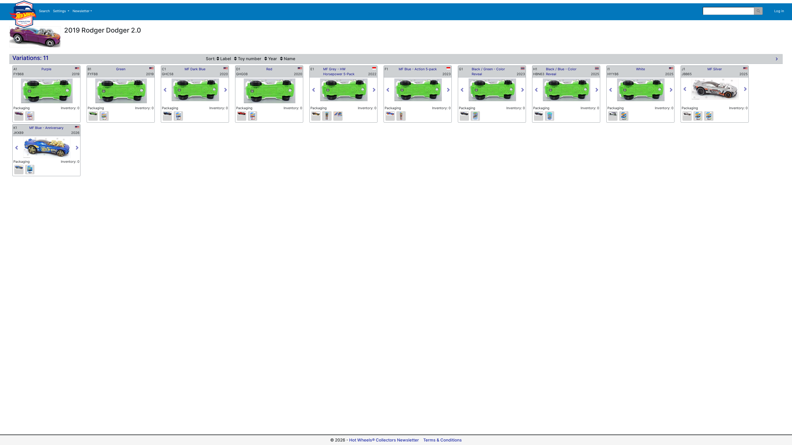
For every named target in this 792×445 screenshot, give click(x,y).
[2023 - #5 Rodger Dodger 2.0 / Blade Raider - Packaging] (475, 116)
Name (289, 58)
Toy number (249, 58)
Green (120, 69)
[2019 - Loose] (19, 113)
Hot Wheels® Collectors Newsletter (384, 440)
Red (269, 69)
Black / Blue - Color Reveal (561, 71)
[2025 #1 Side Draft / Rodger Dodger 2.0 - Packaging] (550, 116)
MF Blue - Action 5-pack (418, 69)
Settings (60, 11)
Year (272, 58)
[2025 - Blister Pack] (624, 116)
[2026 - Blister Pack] (30, 169)
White (640, 69)
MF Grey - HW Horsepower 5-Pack (339, 71)
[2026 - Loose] (19, 167)
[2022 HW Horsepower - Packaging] (327, 116)
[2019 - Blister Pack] (30, 116)
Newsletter (81, 11)
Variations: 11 (30, 57)
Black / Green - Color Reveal (488, 71)
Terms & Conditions (442, 440)
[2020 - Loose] (167, 113)
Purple (46, 69)
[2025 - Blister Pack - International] (709, 116)
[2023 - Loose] (390, 113)
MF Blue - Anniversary (46, 128)
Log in (779, 11)
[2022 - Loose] (316, 114)
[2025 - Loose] (539, 114)
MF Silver (714, 69)
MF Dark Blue (195, 69)
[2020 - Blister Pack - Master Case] (178, 116)
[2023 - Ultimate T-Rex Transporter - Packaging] (338, 114)
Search (44, 11)
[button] (167, 89)
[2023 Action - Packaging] (401, 116)
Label (225, 58)
